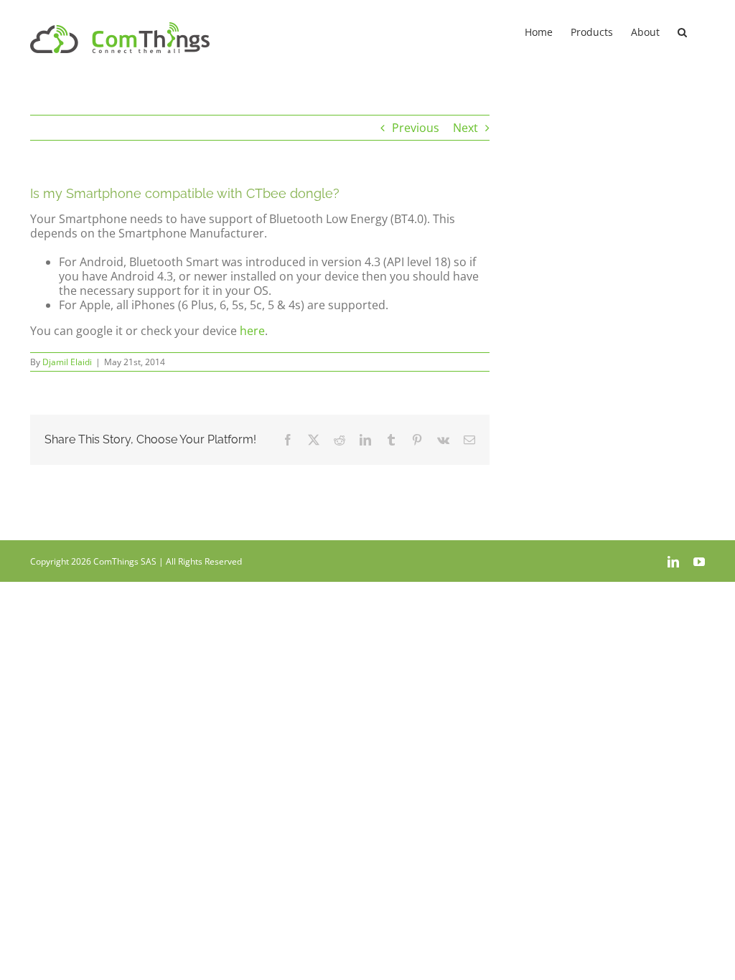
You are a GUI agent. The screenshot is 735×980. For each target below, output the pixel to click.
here (252, 331)
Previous (415, 128)
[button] (682, 31)
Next (465, 128)
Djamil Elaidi (67, 362)
